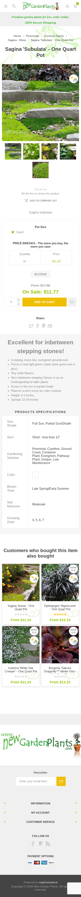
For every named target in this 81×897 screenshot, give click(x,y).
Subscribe (61, 781)
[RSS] (48, 843)
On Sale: (32, 291)
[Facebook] (33, 843)
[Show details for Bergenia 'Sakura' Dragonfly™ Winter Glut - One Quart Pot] (60, 644)
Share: (40, 318)
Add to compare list (43, 200)
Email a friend (50, 326)
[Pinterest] (40, 843)
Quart (20, 232)
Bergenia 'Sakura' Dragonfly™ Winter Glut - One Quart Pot (60, 671)
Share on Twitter (31, 326)
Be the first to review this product (40, 193)
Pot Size (40, 227)
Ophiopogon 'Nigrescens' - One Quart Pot (60, 607)
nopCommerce (48, 882)
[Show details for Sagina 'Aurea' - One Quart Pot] (21, 582)
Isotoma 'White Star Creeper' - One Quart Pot (21, 669)
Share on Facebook (37, 326)
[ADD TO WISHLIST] (72, 302)
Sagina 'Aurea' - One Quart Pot (21, 607)
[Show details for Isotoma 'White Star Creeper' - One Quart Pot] (21, 644)
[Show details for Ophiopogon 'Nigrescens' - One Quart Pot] (60, 582)
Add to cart (44, 302)
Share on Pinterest (44, 326)
